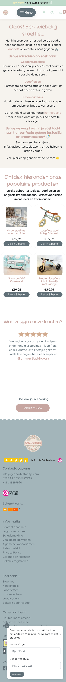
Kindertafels (11, 585)
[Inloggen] (44, 12)
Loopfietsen (10, 590)
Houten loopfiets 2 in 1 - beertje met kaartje (49, 281)
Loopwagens (11, 598)
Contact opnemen (14, 527)
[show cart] (60, 12)
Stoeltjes (8, 581)
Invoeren (17, 674)
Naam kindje (17, 644)
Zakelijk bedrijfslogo (16, 602)
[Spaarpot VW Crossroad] (17, 265)
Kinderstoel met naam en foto (16, 232)
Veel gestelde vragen (17, 539)
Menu (28, 12)
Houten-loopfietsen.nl (17, 618)
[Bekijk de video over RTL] (11, 509)
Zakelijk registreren (15, 561)
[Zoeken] (52, 12)
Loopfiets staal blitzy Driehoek (49, 232)
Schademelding (13, 535)
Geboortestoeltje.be (16, 622)
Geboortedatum (19, 658)
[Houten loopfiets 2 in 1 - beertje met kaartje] (50, 265)
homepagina (52, 112)
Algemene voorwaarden (18, 544)
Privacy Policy (12, 552)
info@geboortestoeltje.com (21, 474)
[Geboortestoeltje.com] (5, 12)
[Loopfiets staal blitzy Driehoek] (50, 217)
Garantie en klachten (16, 556)
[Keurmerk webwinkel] (10, 493)
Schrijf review (32, 408)
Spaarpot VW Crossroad (16, 280)
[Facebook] (5, 669)
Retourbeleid (11, 548)
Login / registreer (14, 531)
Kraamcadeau (12, 594)
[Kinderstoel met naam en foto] (17, 217)
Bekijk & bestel (16, 243)
